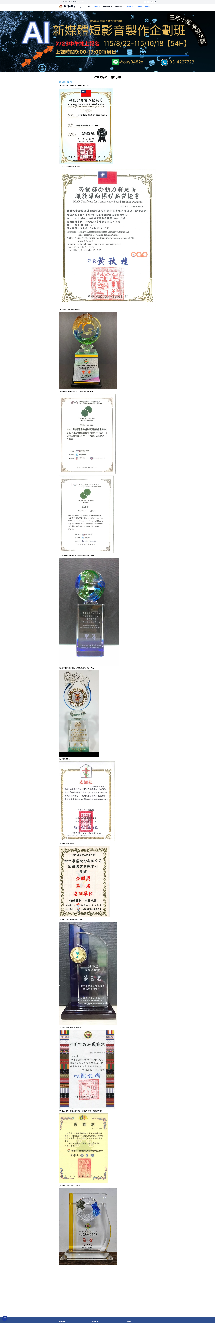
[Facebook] (145, 2)
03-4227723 (63, 2)
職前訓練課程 (106, 6)
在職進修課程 (118, 6)
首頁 (89, 6)
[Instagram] (148, 2)
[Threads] (155, 2)
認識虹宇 (96, 6)
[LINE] (151, 2)
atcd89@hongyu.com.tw (77, 2)
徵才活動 (138, 6)
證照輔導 (129, 6)
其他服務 (147, 6)
